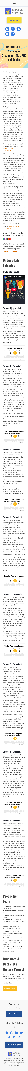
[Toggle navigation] (14, 2)
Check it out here (10, 251)
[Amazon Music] (5, 239)
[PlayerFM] (9, 239)
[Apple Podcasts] (4, 239)
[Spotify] (3, 239)
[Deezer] (7, 239)
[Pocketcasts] (10, 239)
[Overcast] (8, 239)
